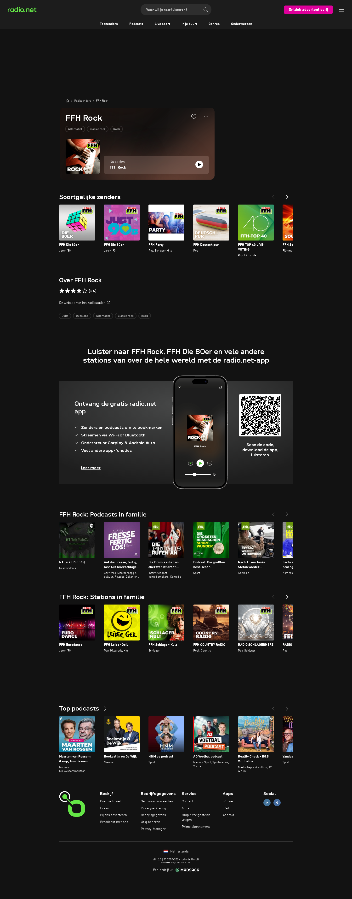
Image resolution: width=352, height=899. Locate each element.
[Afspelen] (199, 164)
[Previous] (273, 195)
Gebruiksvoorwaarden (157, 801)
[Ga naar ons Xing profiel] (277, 802)
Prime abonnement (196, 826)
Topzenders (109, 24)
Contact (187, 801)
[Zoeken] (206, 9)
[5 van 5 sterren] (85, 291)
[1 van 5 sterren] (62, 291)
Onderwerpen (241, 24)
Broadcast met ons (114, 822)
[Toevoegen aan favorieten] (194, 116)
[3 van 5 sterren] (73, 291)
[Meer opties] (206, 117)
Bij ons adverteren (113, 815)
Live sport (162, 24)
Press (104, 808)
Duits (65, 316)
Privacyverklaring (153, 808)
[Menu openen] (341, 9)
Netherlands (179, 851)
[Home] (67, 101)
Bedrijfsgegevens (153, 815)
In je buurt (189, 24)
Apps (185, 808)
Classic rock (98, 129)
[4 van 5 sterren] (79, 291)
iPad (226, 808)
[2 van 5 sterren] (67, 291)
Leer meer (91, 467)
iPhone (228, 801)
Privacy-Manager (153, 829)
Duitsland (82, 316)
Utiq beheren (150, 822)
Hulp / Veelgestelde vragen (196, 817)
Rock (116, 129)
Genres (214, 24)
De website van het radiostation (82, 303)
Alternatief (75, 129)
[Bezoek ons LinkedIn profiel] (267, 802)
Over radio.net (110, 801)
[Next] (287, 195)
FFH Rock (118, 168)
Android (228, 815)
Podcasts (136, 24)
